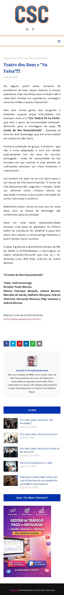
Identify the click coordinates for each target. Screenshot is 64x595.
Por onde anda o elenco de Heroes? (39, 434)
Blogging (14, 590)
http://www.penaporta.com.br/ (22, 319)
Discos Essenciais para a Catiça (36, 462)
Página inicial (10, 58)
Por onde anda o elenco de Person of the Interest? (39, 450)
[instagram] (27, 29)
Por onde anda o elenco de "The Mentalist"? (36, 421)
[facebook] (32, 29)
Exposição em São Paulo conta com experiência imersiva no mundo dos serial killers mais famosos (38, 480)
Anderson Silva (39, 370)
